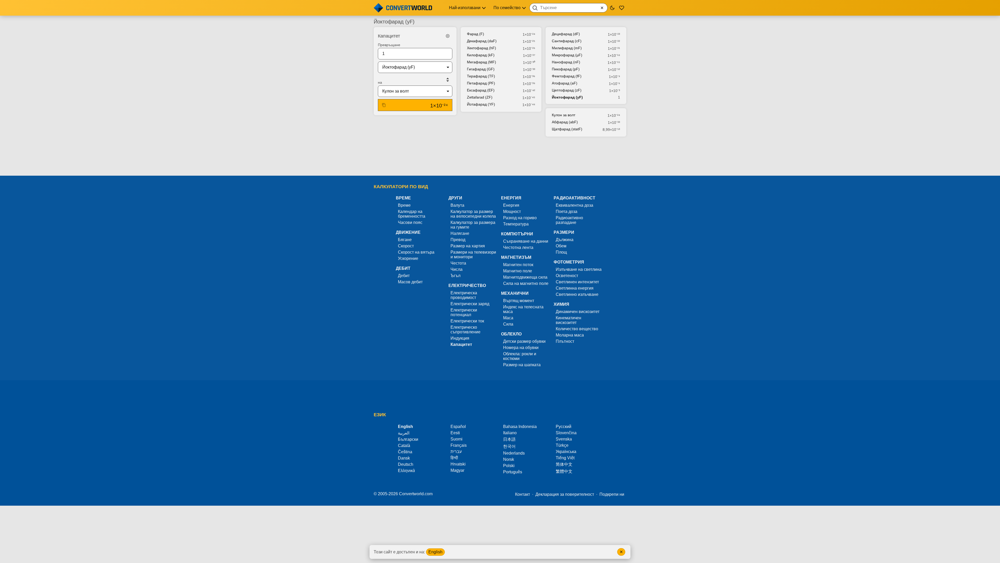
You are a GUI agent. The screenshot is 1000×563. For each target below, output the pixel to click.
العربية (403, 433)
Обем (561, 246)
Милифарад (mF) (567, 48)
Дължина (564, 239)
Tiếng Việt (565, 458)
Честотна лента (518, 247)
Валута (457, 205)
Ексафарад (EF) (481, 90)
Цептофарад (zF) (567, 90)
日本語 (509, 439)
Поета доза (566, 211)
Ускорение (408, 258)
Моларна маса (570, 335)
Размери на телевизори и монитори (473, 254)
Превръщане (389, 45)
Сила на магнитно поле (525, 283)
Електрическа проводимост (464, 295)
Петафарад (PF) (481, 83)
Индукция (460, 338)
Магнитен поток (518, 264)
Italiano (510, 433)
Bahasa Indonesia (520, 426)
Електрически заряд (470, 304)
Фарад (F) (475, 34)
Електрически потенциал (464, 312)
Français (459, 445)
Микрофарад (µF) (567, 55)
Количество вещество (577, 329)
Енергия (511, 205)
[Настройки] (447, 36)
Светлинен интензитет (577, 282)
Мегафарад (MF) (481, 62)
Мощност (512, 211)
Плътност (565, 341)
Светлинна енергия (574, 288)
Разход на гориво (520, 218)
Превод (458, 239)
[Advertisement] (500, 156)
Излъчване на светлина (579, 269)
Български (408, 439)
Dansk (404, 458)
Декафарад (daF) (482, 41)
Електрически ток (467, 321)
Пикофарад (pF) (566, 69)
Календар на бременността (411, 213)
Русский (563, 426)
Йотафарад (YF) (481, 104)
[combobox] (568, 8)
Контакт (522, 494)
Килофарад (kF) (481, 55)
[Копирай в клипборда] (384, 105)
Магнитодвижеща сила (525, 277)
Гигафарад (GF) (481, 69)
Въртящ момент (518, 300)
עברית (456, 451)
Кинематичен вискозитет (568, 320)
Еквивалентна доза (574, 205)
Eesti (455, 433)
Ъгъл (455, 275)
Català (404, 445)
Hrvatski (458, 464)
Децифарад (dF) (566, 34)
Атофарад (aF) (564, 83)
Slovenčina (566, 433)
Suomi (457, 439)
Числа (457, 269)
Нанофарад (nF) (566, 62)
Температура (516, 224)
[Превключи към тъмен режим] (612, 8)
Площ (561, 252)
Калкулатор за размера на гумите (473, 224)
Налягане (460, 233)
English (435, 552)
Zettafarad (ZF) (479, 97)
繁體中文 (564, 471)
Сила (508, 324)
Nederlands (514, 453)
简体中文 (564, 464)
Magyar (457, 470)
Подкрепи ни (611, 494)
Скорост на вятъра (416, 252)
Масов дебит (410, 282)
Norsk (508, 459)
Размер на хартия (468, 246)
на (380, 82)
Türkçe (562, 445)
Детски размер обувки (524, 341)
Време (404, 205)
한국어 (509, 446)
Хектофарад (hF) (481, 48)
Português (512, 472)
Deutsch (405, 464)
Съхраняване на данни (525, 241)
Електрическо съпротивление (465, 329)
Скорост (406, 246)
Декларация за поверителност (564, 494)
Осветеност (567, 275)
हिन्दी (454, 458)
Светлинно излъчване (577, 294)
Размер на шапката (522, 365)
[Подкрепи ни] (621, 8)
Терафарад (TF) (481, 76)
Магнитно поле (517, 271)
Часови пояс (410, 222)
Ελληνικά (406, 470)
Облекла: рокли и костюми (519, 356)
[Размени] (447, 79)
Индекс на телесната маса (523, 309)
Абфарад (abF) (565, 122)
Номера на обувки (521, 347)
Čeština (405, 452)
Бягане (405, 239)
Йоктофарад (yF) (567, 97)
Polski (509, 465)
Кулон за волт (563, 115)
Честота (458, 263)
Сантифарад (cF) (567, 41)
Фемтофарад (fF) (567, 76)
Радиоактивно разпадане (569, 220)
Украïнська (566, 451)
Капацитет (461, 344)
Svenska (564, 439)
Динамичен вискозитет (577, 311)
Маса (508, 318)
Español (458, 426)
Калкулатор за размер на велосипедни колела (473, 213)
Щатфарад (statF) (567, 129)
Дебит (404, 275)
